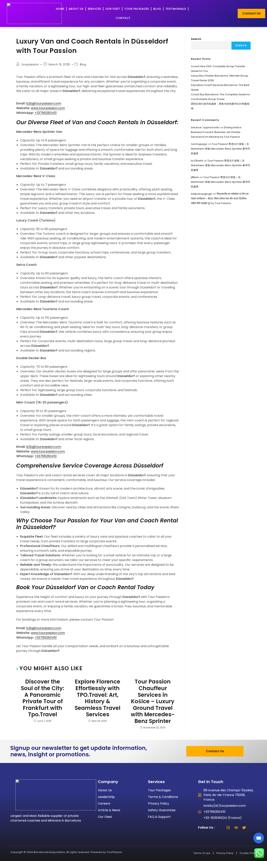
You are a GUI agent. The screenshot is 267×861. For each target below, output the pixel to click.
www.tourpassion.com (48, 108)
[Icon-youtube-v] (252, 827)
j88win (195, 177)
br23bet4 (197, 160)
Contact (123, 18)
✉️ (258, 838)
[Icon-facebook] (220, 827)
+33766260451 (46, 113)
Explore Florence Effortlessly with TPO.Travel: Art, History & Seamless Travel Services (97, 698)
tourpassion (30, 64)
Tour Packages (136, 9)
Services (94, 9)
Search (196, 39)
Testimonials (176, 9)
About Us (76, 9)
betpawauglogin (201, 194)
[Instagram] (228, 827)
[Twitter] (244, 827)
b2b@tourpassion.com (43, 103)
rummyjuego (199, 144)
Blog (157, 9)
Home (60, 9)
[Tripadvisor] (236, 827)
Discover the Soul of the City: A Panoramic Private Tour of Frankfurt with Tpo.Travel (42, 698)
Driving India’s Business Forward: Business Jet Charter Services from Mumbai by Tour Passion (216, 132)
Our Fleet (112, 9)
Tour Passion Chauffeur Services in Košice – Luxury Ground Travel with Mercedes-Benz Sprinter (153, 701)
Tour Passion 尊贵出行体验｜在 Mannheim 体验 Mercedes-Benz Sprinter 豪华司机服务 (220, 148)
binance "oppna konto (205, 127)
